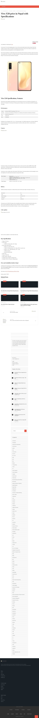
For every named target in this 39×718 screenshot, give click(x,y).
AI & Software (14, 446)
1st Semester (14, 440)
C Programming (14, 464)
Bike (13, 461)
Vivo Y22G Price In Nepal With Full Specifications (10, 290)
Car (12, 468)
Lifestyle (13, 544)
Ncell (13, 568)
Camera (13, 466)
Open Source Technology (15, 587)
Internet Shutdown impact (15, 529)
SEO (13, 607)
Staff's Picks (14, 620)
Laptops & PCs (14, 542)
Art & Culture (14, 451)
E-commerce (14, 490)
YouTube (13, 653)
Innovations (14, 522)
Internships (13, 531)
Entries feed (2, 674)
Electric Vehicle (14, 494)
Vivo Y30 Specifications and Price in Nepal (12, 271)
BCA (13, 459)
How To (13, 516)
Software (13, 618)
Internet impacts (14, 527)
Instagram (13, 524)
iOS (12, 535)
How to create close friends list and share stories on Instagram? (19, 320)
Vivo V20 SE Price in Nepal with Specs (7, 304)
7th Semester (14, 442)
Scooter (13, 603)
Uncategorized (14, 642)
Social (13, 616)
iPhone (13, 537)
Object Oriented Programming (16, 579)
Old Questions (14, 583)
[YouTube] (36, 4)
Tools (13, 633)
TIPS (13, 631)
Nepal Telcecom (14, 574)
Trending (13, 635)
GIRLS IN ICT (14, 511)
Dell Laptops (14, 481)
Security (13, 605)
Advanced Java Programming (16, 444)
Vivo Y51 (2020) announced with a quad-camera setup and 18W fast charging (28, 305)
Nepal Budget (14, 572)
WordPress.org (3, 677)
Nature (13, 566)
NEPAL (13, 570)
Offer (13, 581)
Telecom (13, 629)
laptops (13, 540)
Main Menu (3, 6)
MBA (13, 553)
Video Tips (13, 646)
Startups (13, 622)
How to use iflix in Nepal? (14, 312)
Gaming (13, 509)
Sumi (12, 44)
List (12, 546)
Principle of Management (15, 598)
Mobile (23, 294)
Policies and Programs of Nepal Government (18, 594)
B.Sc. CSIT (14, 455)
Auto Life (13, 453)
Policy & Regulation (15, 596)
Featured (13, 503)
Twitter (13, 640)
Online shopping (14, 585)
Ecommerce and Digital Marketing (17, 492)
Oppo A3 (13, 590)
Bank (13, 457)
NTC (13, 577)
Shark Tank (14, 611)
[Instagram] (34, 4)
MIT (13, 559)
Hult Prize (13, 518)
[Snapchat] (37, 4)
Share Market (14, 609)
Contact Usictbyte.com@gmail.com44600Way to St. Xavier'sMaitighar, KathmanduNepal (15, 361)
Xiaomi (13, 650)
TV (12, 637)
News (1, 698)
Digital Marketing (14, 485)
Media (13, 555)
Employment (14, 496)
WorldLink (13, 648)
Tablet (13, 624)
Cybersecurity (14, 477)
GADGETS (4, 281)
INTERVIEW (14, 533)
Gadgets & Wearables (15, 507)
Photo (13, 592)
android (13, 448)
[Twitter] (33, 4)
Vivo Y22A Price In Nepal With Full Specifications (29, 290)
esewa (13, 498)
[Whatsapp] (34, 43)
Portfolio (2, 686)
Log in (2, 672)
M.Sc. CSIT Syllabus (15, 548)
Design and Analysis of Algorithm (17, 483)
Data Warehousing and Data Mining (17, 479)
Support (2, 689)
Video (13, 644)
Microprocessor (14, 557)
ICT (13, 520)
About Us (2, 701)
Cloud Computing (14, 470)
